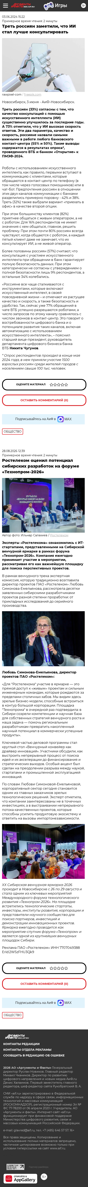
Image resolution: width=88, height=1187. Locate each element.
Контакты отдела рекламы (27, 1050)
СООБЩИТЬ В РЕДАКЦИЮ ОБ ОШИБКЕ (33, 1055)
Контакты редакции (21, 1044)
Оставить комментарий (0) (44, 400)
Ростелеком (59, 535)
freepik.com (32, 94)
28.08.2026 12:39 (13, 451)
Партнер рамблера (38, 1167)
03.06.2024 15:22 (13, 17)
